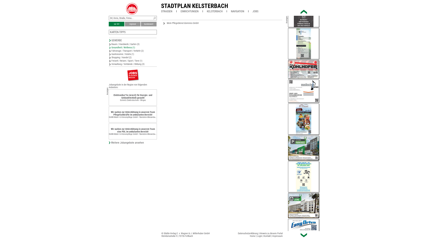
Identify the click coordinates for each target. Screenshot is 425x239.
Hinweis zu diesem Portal (271, 233)
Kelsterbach (215, 11)
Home (252, 236)
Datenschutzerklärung (248, 233)
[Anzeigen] (133, 75)
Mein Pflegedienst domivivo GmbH (183, 23)
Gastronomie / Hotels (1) (122, 54)
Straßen (166, 11)
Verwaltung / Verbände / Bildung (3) (127, 64)
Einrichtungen (190, 11)
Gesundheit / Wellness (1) (123, 47)
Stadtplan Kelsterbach (194, 5)
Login (259, 236)
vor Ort (116, 24)
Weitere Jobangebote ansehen (127, 142)
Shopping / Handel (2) (121, 57)
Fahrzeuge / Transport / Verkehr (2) (127, 50)
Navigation (237, 11)
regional (132, 24)
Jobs (255, 11)
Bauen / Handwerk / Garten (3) (125, 44)
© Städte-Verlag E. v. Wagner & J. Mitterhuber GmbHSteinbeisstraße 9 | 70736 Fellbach (185, 234)
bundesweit (148, 24)
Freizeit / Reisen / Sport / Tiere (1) (126, 60)
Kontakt (267, 236)
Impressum (277, 236)
